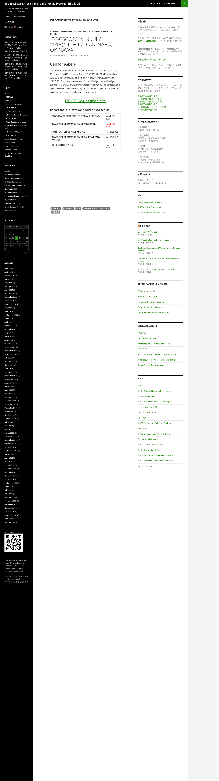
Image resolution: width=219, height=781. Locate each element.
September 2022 (11, 315)
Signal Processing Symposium (151, 365)
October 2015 (10, 479)
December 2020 (10, 351)
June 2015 (8, 494)
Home (7, 93)
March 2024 (9, 293)
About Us (154, 3)
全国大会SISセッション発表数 (152, 106)
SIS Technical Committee (149, 207)
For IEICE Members (147, 396)
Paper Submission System (150, 202)
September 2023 (11, 304)
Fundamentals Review (148, 439)
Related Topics (10, 142)
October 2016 (10, 447)
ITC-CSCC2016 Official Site (85, 101)
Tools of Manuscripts (147, 296)
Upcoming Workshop (147, 231)
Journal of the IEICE (147, 412)
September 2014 (11, 515)
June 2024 (8, 290)
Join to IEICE (144, 428)
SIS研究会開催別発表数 (149, 96)
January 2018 (9, 404)
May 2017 (8, 429)
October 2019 (10, 365)
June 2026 (8, 268)
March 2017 (9, 433)
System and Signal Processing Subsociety (157, 354)
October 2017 (10, 415)
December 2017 (10, 408)
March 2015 (9, 497)
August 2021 (9, 333)
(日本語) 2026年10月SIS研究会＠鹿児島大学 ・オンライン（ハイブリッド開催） (16, 45)
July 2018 (8, 386)
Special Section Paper (12, 207)
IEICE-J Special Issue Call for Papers (154, 391)
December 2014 (10, 504)
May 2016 (8, 461)
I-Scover (142, 417)
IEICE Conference (11, 182)
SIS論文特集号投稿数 (147, 109)
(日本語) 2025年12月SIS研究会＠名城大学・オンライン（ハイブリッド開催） (15, 75)
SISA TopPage (11, 135)
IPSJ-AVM (142, 333)
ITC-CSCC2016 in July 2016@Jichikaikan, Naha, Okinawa (81, 44)
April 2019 (8, 368)
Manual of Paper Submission (151, 302)
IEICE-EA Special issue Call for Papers (155, 455)
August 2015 (9, 486)
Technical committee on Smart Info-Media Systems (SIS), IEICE (42, 3)
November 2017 (11, 411)
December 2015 (10, 472)
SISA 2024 (145, 226)
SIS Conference (10, 192)
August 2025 (9, 279)
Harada (84, 55)
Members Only (170, 3)
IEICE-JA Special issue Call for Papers (155, 401)
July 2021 (8, 336)
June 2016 (8, 458)
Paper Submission (11, 200)
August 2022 (9, 318)
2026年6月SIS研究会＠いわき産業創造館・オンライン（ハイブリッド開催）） (16, 57)
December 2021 (10, 329)
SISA (6, 171)
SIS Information (10, 210)
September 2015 (11, 483)
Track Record (11, 118)
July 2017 (8, 422)
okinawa (69, 208)
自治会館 (56, 212)
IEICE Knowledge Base (148, 450)
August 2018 (9, 383)
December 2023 (10, 297)
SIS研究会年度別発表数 (149, 104)
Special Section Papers (13, 139)
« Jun (7, 253)
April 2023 (8, 311)
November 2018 (11, 379)
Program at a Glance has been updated (156, 269)
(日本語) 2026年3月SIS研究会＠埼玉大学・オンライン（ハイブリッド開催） (16, 66)
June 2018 (8, 390)
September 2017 (11, 418)
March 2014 (9, 522)
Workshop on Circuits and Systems (154, 343)
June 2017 (8, 426)
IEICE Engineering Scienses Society (154, 423)
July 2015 (8, 490)
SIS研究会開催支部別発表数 (151, 101)
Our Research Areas (14, 104)
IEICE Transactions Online (150, 444)
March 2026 (9, 275)
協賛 (78, 208)
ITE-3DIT (142, 349)
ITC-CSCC (56, 208)
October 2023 (10, 300)
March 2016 (9, 465)
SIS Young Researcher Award (17, 115)
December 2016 (10, 440)
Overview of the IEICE (148, 407)
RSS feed (9, 97)
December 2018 (10, 376)
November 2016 (11, 443)
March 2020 (9, 361)
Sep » (26, 253)
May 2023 (8, 308)
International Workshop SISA (151, 212)
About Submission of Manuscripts (153, 312)
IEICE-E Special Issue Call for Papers (155, 434)
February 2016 (10, 469)
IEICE (140, 385)
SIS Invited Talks (12, 108)
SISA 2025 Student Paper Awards (153, 240)
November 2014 (11, 508)
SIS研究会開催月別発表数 (150, 98)
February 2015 (10, 501)
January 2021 (9, 347)
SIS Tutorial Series (13, 111)
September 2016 (11, 451)
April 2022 (8, 322)
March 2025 (9, 286)
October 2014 (10, 511)
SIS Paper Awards (11, 175)
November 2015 (11, 476)
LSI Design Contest (147, 338)
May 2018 (8, 393)
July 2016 (8, 454)
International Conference (87, 31)
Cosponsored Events (61, 31)
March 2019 (9, 372)
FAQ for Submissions (147, 291)
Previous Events (10, 203)
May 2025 (8, 283)
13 (16, 238)
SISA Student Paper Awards (16, 132)
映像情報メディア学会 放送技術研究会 (156, 359)
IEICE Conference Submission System (155, 460)
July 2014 (8, 519)
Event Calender (145, 466)
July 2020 (8, 358)
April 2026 (8, 272)
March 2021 (9, 343)
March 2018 (9, 397)
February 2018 (10, 401)
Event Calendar (12, 146)
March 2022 (9, 325)
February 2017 (10, 436)
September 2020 (11, 354)
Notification (9, 189)
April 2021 (8, 340)
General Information (12, 178)
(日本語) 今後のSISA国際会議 (15, 51)
